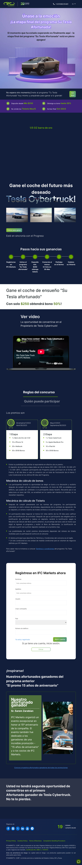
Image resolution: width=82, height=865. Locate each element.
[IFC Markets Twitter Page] (18, 829)
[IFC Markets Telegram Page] (32, 829)
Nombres (18, 579)
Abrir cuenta (60, 639)
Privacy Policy (11, 841)
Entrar (41, 649)
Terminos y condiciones (45, 549)
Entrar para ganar (14, 230)
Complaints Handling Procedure (54, 841)
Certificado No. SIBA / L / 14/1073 (37, 850)
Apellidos (18, 589)
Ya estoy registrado (22, 639)
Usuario (17, 599)
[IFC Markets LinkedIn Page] (23, 829)
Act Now (72, 94)
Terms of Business (35, 841)
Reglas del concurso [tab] (39, 392)
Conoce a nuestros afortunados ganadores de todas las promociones (41, 768)
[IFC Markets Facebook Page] (8, 829)
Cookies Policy (22, 841)
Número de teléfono (21, 628)
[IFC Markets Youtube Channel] (27, 829)
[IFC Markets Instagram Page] (13, 829)
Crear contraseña (21, 609)
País (16, 618)
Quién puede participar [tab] (42, 401)
